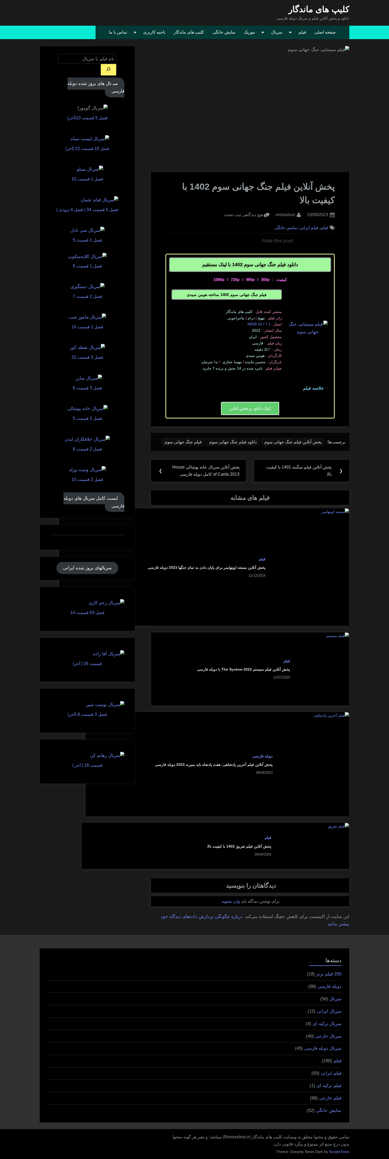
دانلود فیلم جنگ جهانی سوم (233, 441)
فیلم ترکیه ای (328, 1085)
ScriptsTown (339, 1152)
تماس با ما (118, 32)
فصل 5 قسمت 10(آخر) (87, 117)
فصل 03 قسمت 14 (87, 612)
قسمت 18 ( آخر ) (87, 765)
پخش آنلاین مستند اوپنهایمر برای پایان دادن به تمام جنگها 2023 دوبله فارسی (206, 567)
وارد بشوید (231, 901)
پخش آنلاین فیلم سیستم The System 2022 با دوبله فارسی (243, 669)
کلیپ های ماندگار (318, 9)
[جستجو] (108, 69)
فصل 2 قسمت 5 (87, 418)
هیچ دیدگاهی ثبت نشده (243, 214)
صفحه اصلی (325, 32)
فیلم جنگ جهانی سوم (183, 441)
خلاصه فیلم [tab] (313, 388)
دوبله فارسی (262, 756)
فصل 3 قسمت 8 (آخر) (87, 714)
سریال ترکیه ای (327, 1023)
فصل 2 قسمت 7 (87, 296)
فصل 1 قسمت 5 (87, 240)
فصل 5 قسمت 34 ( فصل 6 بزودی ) (87, 209)
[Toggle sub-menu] (292, 32)
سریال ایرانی (329, 1011)
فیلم (302, 32)
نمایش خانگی (224, 32)
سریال (276, 32)
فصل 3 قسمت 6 (87, 387)
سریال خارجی (328, 1036)
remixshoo (285, 214)
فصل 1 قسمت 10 (87, 178)
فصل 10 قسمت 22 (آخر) (87, 148)
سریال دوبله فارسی (322, 1048)
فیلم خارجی (330, 1098)
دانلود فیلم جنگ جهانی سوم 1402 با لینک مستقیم (250, 264)
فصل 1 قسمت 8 (87, 265)
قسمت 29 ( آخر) (87, 663)
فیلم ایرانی (309, 227)
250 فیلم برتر (328, 973)
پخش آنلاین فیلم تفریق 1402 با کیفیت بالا (239, 846)
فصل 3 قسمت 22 (87, 357)
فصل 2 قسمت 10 (87, 479)
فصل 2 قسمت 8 (87, 449)
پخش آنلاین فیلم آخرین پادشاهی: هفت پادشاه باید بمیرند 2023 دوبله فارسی (214, 764)
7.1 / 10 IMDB (258, 324)
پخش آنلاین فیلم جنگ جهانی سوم (293, 441)
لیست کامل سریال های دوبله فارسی (94, 502)
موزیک (249, 32)
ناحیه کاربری (154, 32)
